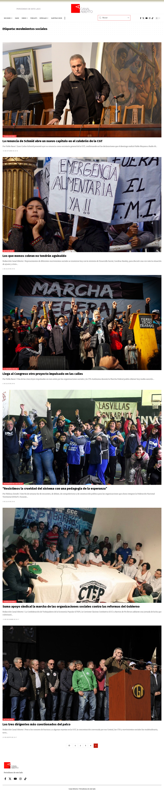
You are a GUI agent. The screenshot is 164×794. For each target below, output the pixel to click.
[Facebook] (140, 18)
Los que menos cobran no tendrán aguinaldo (34, 256)
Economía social (11, 369)
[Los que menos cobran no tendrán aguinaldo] (82, 204)
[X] (143, 18)
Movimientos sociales (13, 484)
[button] (64, 18)
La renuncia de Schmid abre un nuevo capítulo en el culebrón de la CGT (52, 141)
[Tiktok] (152, 18)
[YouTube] (146, 18)
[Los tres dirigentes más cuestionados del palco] (82, 673)
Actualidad (8, 251)
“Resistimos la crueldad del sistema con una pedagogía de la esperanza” (55, 488)
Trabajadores (10, 136)
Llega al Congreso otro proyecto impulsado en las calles (43, 374)
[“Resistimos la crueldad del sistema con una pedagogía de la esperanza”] (82, 437)
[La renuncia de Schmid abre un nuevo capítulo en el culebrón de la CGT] (82, 89)
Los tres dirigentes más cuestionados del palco (36, 724)
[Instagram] (149, 18)
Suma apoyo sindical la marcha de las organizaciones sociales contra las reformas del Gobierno (71, 606)
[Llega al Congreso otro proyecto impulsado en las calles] (82, 322)
